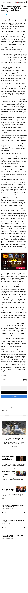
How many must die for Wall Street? (9, 378)
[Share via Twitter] (6, 20)
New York (20, 407)
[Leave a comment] (22, 20)
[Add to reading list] (25, 20)
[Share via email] (15, 20)
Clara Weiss (3, 14)
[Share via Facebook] (2, 20)
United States (4, 410)
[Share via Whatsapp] (9, 20)
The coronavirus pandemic (7, 403)
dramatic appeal (18, 212)
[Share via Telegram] (12, 20)
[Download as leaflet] (18, 20)
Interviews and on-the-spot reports (9, 407)
